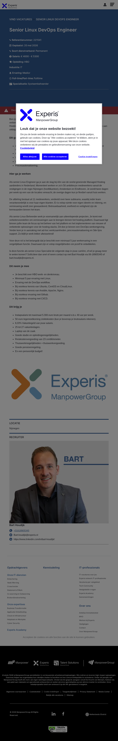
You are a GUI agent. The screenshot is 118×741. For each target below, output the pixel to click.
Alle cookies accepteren (55, 156)
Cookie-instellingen (87, 156)
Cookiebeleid (27, 148)
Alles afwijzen (30, 156)
